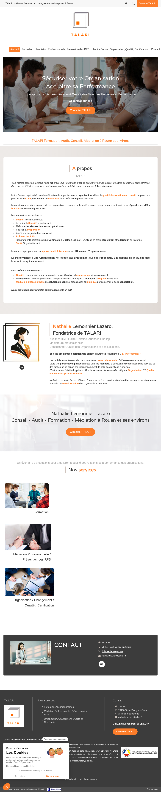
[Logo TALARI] (80, 38)
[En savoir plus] (28, 537)
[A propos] (21, 342)
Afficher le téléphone (112, 651)
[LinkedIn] (21, 367)
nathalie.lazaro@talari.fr (114, 655)
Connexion (152, 789)
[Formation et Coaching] (27, 495)
